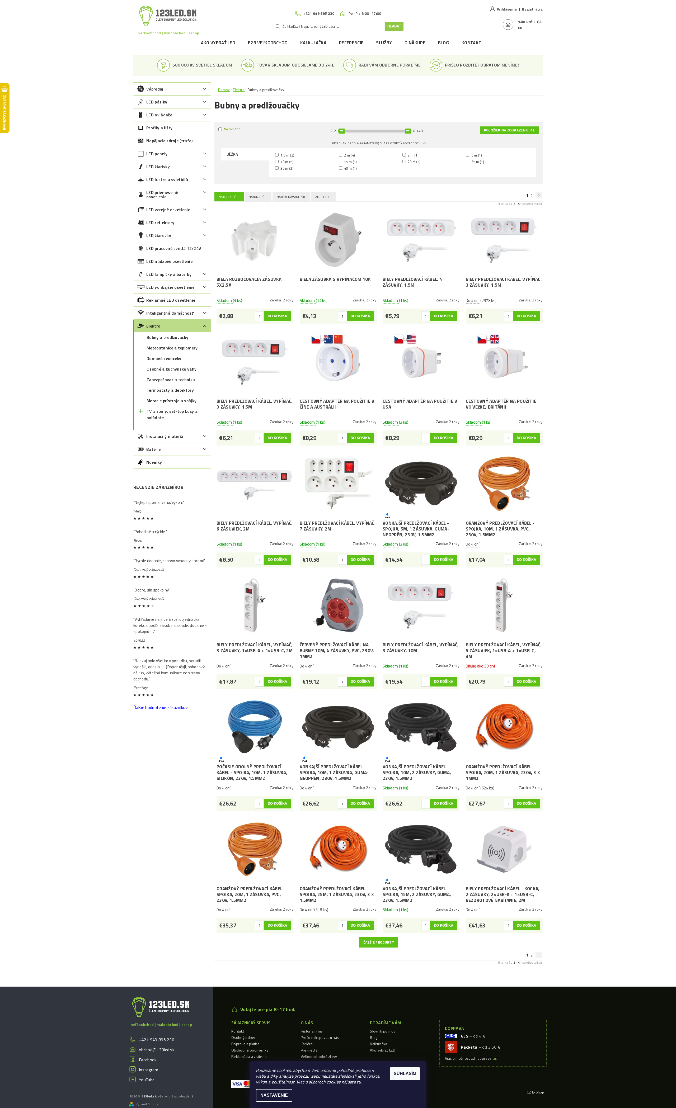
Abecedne (323, 196)
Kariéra (307, 1044)
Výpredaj (154, 89)
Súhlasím (405, 1073)
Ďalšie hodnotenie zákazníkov (160, 707)
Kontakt (471, 42)
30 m (286, 168)
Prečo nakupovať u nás (320, 1037)
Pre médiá (309, 1050)
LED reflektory (160, 222)
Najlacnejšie (229, 196)
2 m (349, 155)
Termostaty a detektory (170, 390)
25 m (477, 162)
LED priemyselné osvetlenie (162, 194)
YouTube (146, 1080)
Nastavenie (274, 1095)
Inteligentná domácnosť (170, 313)
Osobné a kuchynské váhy (171, 369)
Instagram (148, 1070)
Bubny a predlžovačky (167, 337)
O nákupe (415, 42)
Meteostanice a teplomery (172, 348)
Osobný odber (243, 1037)
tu (359, 1082)
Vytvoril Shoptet (148, 1104)
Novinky (154, 462)
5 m (476, 155)
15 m (350, 162)
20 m (414, 162)
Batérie (153, 449)
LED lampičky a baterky (168, 274)
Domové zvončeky (164, 358)
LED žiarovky (158, 235)
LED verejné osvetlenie (168, 209)
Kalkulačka (313, 42)
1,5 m (287, 155)
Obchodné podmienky (250, 1050)
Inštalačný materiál (165, 436)
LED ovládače (159, 115)
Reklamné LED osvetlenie (170, 300)
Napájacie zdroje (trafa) (169, 141)
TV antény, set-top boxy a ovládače (172, 414)
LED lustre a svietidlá (167, 179)
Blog (443, 42)
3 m (413, 155)
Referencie (351, 42)
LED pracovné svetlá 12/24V (173, 248)
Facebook (148, 1060)
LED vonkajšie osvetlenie (170, 287)
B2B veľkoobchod (268, 42)
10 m (286, 162)
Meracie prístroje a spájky (171, 400)
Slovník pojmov (382, 1031)
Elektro (153, 326)
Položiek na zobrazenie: (509, 130)
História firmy (312, 1031)
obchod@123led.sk (156, 1050)
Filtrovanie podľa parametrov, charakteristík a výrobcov (376, 143)
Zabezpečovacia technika (171, 379)
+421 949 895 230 (156, 1039)
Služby (384, 42)
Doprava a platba (245, 1044)
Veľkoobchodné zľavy (319, 1056)
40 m (350, 168)
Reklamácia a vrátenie (249, 1056)
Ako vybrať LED (218, 42)
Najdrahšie (258, 196)
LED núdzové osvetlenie (169, 261)
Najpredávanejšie (291, 196)
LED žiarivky (158, 166)
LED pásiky (156, 102)
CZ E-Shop (535, 1092)
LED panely (156, 153)
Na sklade (232, 129)
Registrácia (532, 9)
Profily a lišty (159, 128)
